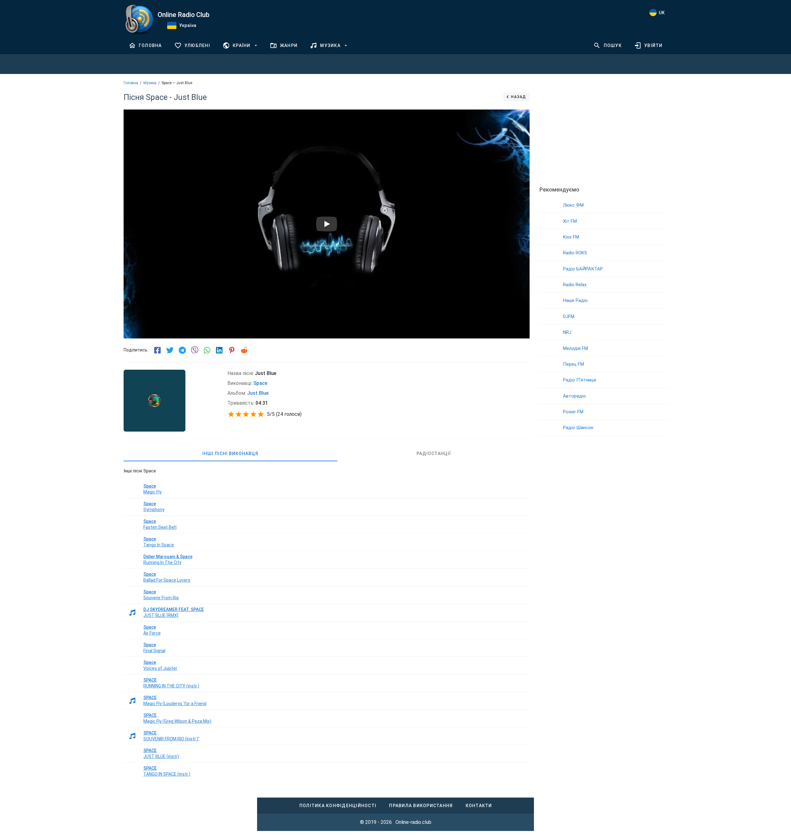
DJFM (568, 316)
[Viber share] (194, 350)
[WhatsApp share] (207, 350)
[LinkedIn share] (219, 350)
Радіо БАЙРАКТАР (583, 269)
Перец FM (573, 364)
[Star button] (231, 414)
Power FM (573, 412)
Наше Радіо (575, 300)
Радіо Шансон (578, 427)
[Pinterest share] (231, 350)
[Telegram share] (182, 350)
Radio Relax (574, 284)
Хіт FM (570, 221)
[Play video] (326, 224)
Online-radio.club (413, 822)
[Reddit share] (244, 350)
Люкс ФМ (573, 205)
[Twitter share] (170, 350)
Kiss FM (571, 237)
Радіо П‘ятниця (579, 380)
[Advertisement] (602, 134)
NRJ (567, 332)
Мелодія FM (575, 348)
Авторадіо (574, 396)
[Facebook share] (157, 350)
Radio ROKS (575, 253)
